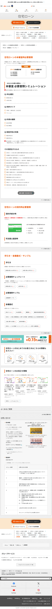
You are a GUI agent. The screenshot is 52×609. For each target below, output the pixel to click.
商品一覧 (12, 545)
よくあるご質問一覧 (46, 414)
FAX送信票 (18, 312)
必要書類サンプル (10, 298)
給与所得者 (9, 123)
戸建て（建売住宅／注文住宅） (14, 110)
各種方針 (34, 598)
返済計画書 (22, 321)
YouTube (13, 593)
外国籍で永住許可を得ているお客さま (15, 155)
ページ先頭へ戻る (45, 200)
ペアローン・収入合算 (21, 36)
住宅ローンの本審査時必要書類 (10, 45)
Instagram (38, 593)
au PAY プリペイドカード (16, 557)
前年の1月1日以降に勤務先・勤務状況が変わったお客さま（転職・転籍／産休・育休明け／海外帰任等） (26, 166)
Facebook (13, 586)
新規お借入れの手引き (11, 270)
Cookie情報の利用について (44, 601)
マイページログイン (34, 22)
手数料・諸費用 (37, 34)
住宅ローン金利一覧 (20, 34)
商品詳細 (29, 34)
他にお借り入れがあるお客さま (14, 175)
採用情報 (16, 598)
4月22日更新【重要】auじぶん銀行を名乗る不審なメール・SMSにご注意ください (25, 2)
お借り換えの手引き (27, 270)
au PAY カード (5, 557)
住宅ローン (18, 545)
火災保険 (33, 38)
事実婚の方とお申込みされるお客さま (15, 180)
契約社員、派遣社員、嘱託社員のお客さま (16, 185)
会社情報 (9, 598)
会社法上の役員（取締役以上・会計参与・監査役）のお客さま (21, 160)
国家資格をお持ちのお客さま (13, 177)
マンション (9, 113)
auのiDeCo (34, 557)
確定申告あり (9, 135)
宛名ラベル (8, 312)
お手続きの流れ (42, 36)
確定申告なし (9, 138)
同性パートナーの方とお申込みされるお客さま (17, 182)
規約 (41, 598)
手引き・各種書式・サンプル (10, 48)
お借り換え (9, 100)
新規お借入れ (9, 98)
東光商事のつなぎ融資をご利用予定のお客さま (17, 163)
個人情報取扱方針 (26, 598)
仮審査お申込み (19, 22)
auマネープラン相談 (43, 557)
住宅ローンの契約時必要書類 (28, 45)
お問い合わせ (47, 603)
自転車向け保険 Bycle (7, 560)
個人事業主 (9, 125)
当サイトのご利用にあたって (29, 601)
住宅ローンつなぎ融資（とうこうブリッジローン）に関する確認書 (22, 326)
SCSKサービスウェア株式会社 (13, 445)
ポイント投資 (27, 557)
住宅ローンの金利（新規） (21, 32)
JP (31, 6)
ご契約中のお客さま (42, 38)
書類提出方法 (26, 38)
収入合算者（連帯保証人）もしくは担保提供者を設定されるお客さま (23, 158)
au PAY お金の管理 (18, 560)
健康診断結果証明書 (39, 312)
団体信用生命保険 (32, 36)
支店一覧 (20, 571)
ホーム (6, 545)
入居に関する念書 (10, 321)
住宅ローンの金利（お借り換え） (37, 32)
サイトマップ (47, 598)
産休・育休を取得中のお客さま (14, 169)
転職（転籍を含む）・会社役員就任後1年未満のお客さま (20, 172)
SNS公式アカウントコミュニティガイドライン (32, 603)
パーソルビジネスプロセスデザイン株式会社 (14, 448)
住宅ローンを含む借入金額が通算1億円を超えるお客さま (20, 153)
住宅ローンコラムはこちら (12, 401)
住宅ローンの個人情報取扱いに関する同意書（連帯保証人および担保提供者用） (25, 317)
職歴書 (27, 312)
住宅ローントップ (5, 35)
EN (34, 6)
